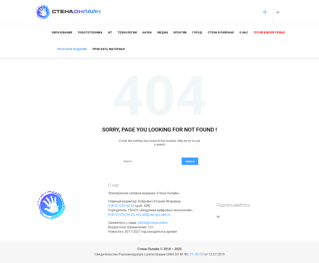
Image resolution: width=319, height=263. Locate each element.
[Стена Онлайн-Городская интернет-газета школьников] (68, 12)
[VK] (277, 12)
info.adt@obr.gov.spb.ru (153, 214)
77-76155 (197, 254)
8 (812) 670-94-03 (121, 206)
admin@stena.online (153, 223)
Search (190, 161)
